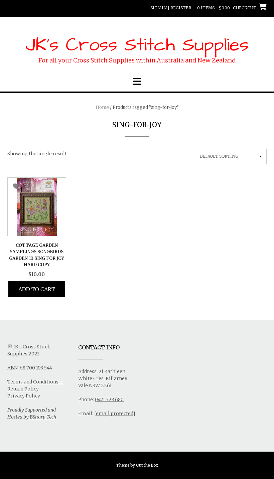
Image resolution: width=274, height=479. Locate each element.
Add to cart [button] (36, 289)
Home (102, 107)
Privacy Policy (23, 396)
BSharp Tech (43, 417)
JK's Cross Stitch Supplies (137, 45)
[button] (137, 81)
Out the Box (147, 465)
